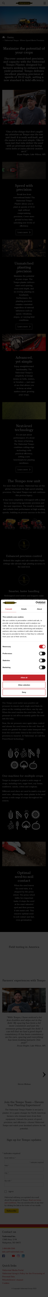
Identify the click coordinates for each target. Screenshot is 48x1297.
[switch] (42, 655)
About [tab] (39, 609)
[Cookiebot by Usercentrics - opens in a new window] (35, 602)
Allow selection (24, 685)
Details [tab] (24, 609)
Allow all (24, 678)
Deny (24, 692)
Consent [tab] (8, 609)
